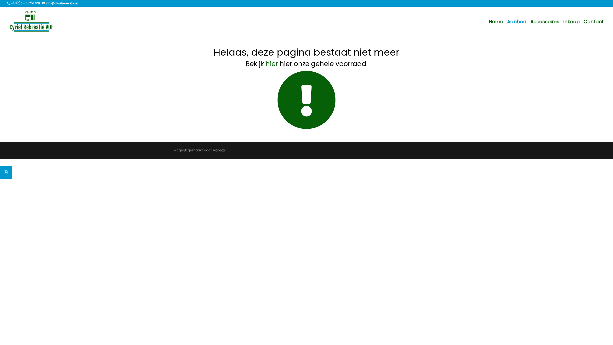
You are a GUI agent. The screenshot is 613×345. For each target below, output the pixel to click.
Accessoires (544, 21)
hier (272, 64)
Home (496, 21)
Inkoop (571, 21)
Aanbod (517, 21)
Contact (594, 21)
